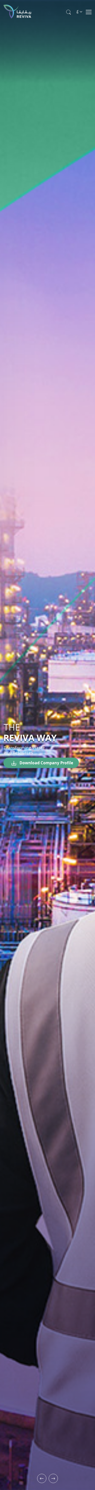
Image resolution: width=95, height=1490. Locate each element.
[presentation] (41, 1478)
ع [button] (78, 10)
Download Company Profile (45, 762)
